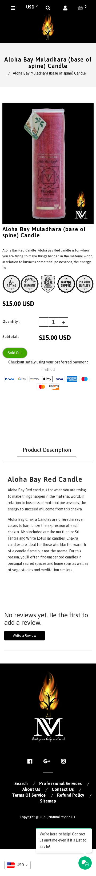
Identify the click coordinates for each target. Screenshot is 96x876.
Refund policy (70, 795)
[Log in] (65, 8)
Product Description (47, 450)
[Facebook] (31, 761)
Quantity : (10, 321)
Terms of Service (29, 795)
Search (21, 783)
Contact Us (63, 789)
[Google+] (48, 761)
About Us (31, 789)
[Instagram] (65, 761)
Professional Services (60, 783)
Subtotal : (10, 337)
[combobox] (17, 865)
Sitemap (48, 801)
